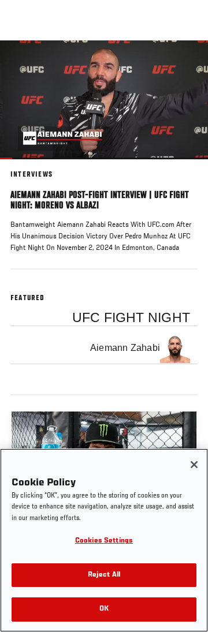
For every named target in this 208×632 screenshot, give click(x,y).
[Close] (194, 464)
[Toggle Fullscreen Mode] (184, 166)
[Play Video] (104, 100)
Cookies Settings (104, 541)
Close (187, 62)
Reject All (104, 575)
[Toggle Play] (24, 166)
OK (104, 609)
